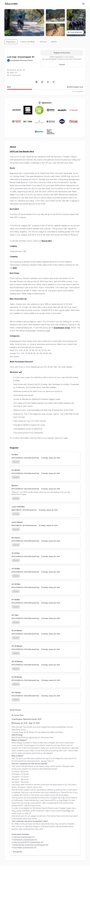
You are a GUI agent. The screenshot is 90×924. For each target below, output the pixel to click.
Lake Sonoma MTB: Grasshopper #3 (28, 842)
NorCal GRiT (47, 241)
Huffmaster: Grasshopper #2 (25, 839)
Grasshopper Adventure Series (21, 60)
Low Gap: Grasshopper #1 (24, 837)
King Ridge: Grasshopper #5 (24, 847)
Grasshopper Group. (62, 328)
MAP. (15, 268)
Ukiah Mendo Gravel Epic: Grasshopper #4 (30, 845)
